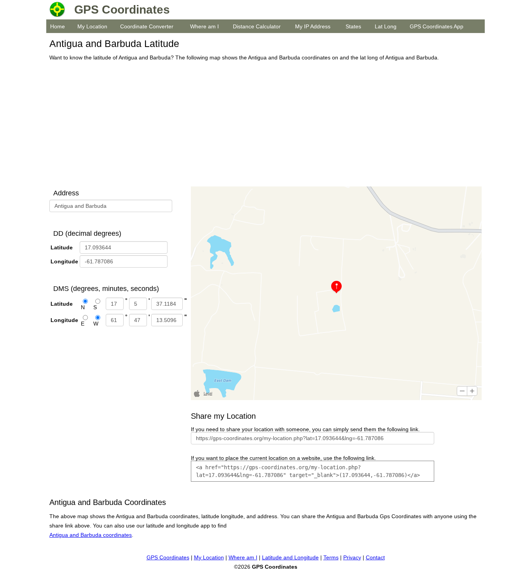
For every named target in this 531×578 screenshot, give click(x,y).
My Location (92, 26)
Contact (375, 557)
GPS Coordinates (168, 557)
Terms (331, 557)
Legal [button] (208, 393)
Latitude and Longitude (290, 557)
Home (57, 26)
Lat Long (386, 26)
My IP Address (312, 26)
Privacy (352, 557)
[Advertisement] (263, 124)
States (353, 26)
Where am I (204, 26)
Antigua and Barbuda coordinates (90, 535)
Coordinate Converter (146, 26)
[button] (462, 390)
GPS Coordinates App (436, 26)
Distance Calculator (257, 26)
